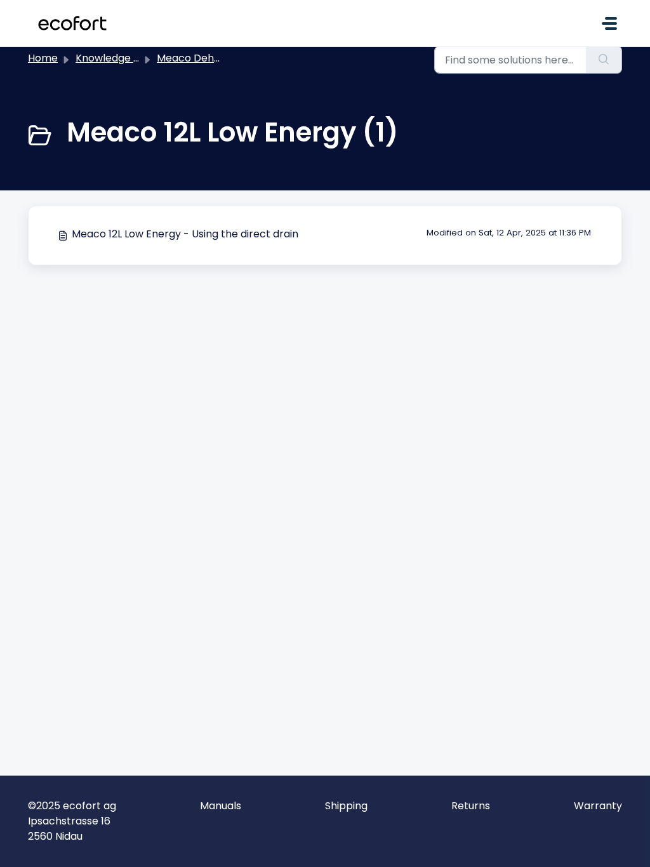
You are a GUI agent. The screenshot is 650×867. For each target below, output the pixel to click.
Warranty (598, 805)
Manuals (220, 805)
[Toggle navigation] (609, 23)
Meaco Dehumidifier (206, 58)
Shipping (346, 805)
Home (43, 58)
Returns (470, 805)
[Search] (604, 60)
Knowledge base (117, 58)
